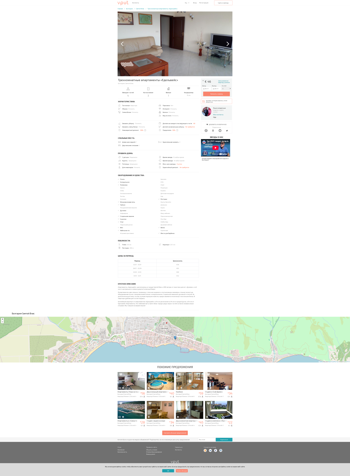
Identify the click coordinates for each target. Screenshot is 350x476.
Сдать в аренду (223, 3)
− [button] (2, 322)
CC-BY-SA (347, 361)
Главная (120, 8)
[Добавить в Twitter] (226, 131)
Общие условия (151, 449)
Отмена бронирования (154, 452)
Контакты (135, 2)
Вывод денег (150, 454)
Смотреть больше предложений (175, 433)
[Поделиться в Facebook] (206, 131)
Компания (121, 449)
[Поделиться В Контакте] (220, 131)
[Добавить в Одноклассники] (213, 131)
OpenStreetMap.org (333, 361)
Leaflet (321, 361)
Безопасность (122, 452)
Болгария (129, 8)
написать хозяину (216, 94)
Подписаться (224, 439)
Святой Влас (140, 8)
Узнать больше (182, 471)
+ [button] (2, 319)
